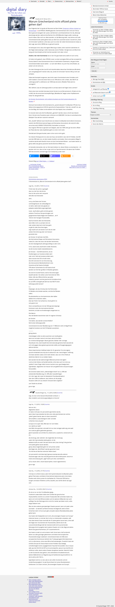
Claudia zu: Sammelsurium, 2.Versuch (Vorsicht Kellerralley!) (104, 48)
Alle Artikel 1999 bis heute (100, 9)
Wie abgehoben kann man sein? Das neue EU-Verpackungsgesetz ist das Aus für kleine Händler (36, 587)
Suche (110, 1)
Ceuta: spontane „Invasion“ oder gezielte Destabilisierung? (36, 596)
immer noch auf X (98, 96)
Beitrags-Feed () (98, 79)
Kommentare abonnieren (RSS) (38, 179)
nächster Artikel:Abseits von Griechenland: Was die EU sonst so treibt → (78, 166)
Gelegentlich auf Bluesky (100, 89)
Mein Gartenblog (98, 121)
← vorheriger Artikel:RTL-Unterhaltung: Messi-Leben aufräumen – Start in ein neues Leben (37, 167)
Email (92, 66)
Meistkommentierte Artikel (101, 6)
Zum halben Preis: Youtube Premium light (35, 592)
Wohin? (79, 1)
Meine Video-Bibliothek (99, 15)
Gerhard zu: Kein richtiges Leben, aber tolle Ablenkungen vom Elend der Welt (103, 43)
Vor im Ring (96, 105)
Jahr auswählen (102, 19)
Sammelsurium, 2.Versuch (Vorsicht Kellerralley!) (34, 600)
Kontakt (42, 1)
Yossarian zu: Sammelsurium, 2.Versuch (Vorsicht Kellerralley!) (102, 52)
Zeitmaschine (70, 1)
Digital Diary (14, 26)
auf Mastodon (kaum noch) (101, 92)
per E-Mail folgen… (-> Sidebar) (45, 161)
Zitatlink (46, 186)
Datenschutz (58, 1)
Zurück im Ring (97, 102)
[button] (34, 156)
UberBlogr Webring (98, 108)
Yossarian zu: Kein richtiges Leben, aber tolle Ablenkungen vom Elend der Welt (103, 31)
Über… (50, 1)
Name (93, 62)
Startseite (34, 1)
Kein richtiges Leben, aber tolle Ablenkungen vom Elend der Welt (35, 581)
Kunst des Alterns (98, 124)
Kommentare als (99, 82)
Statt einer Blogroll (98, 12)
